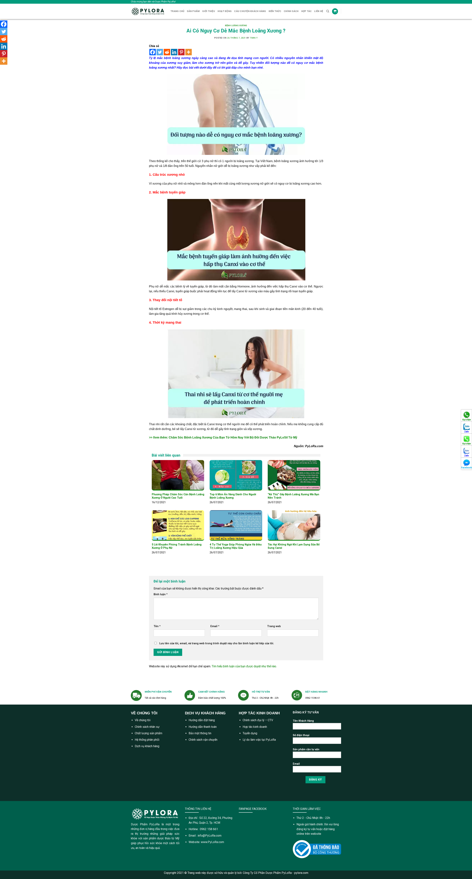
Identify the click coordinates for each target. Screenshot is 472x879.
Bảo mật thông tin (200, 733)
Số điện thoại (301, 735)
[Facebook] (152, 52)
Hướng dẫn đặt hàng (202, 720)
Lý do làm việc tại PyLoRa (259, 739)
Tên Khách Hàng (303, 720)
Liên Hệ (318, 11)
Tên (157, 626)
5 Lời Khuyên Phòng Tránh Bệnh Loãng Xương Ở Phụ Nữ (177, 546)
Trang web (274, 626)
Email (214, 626)
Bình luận (161, 594)
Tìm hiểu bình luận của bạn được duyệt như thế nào (244, 666)
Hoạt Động (225, 11)
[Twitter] (160, 52)
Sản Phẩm (193, 11)
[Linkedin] (174, 52)
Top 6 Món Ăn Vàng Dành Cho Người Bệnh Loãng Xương (233, 496)
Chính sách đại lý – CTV (258, 720)
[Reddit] (167, 52)
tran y (254, 38)
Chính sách (291, 11)
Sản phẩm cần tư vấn (306, 749)
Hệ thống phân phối (147, 739)
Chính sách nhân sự (147, 727)
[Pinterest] (181, 52)
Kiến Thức (275, 11)
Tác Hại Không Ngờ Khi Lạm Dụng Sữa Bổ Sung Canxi (294, 546)
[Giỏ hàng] (335, 11)
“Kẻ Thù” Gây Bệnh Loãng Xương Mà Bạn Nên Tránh (293, 496)
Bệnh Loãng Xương (236, 25)
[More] (188, 52)
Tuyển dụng (250, 733)
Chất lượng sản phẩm (148, 733)
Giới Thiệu (208, 11)
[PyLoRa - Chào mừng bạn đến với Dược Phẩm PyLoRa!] (148, 11)
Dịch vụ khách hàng (147, 746)
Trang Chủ (177, 11)
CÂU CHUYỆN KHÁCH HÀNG (250, 11)
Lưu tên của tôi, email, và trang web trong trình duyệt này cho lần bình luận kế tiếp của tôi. (216, 643)
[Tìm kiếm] (327, 11)
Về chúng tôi (142, 720)
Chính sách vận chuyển (203, 739)
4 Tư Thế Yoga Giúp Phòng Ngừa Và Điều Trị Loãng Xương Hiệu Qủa (236, 546)
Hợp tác (306, 11)
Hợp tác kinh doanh (255, 727)
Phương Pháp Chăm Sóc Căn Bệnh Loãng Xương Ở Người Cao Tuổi (178, 496)
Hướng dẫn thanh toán (203, 727)
